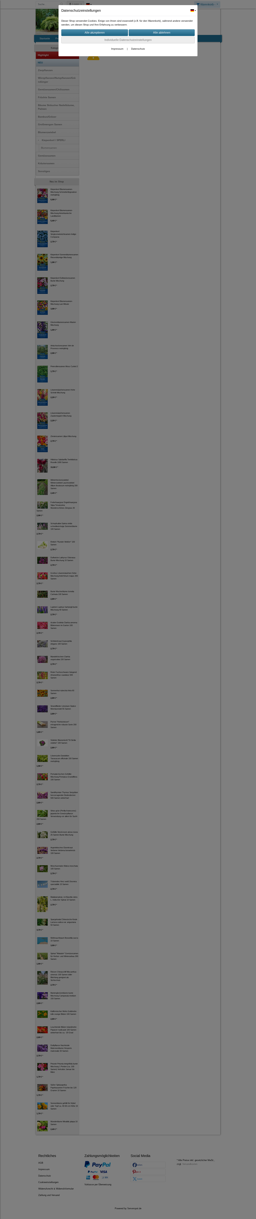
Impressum (117, 48)
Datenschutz (138, 48)
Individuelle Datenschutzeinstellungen (128, 39)
